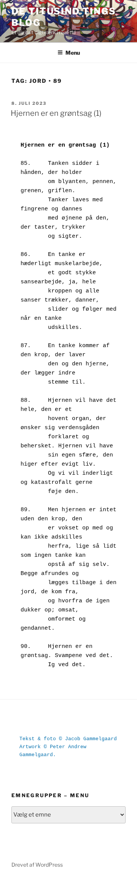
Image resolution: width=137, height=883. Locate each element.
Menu (72, 52)
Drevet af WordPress (37, 864)
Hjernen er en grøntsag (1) (56, 113)
